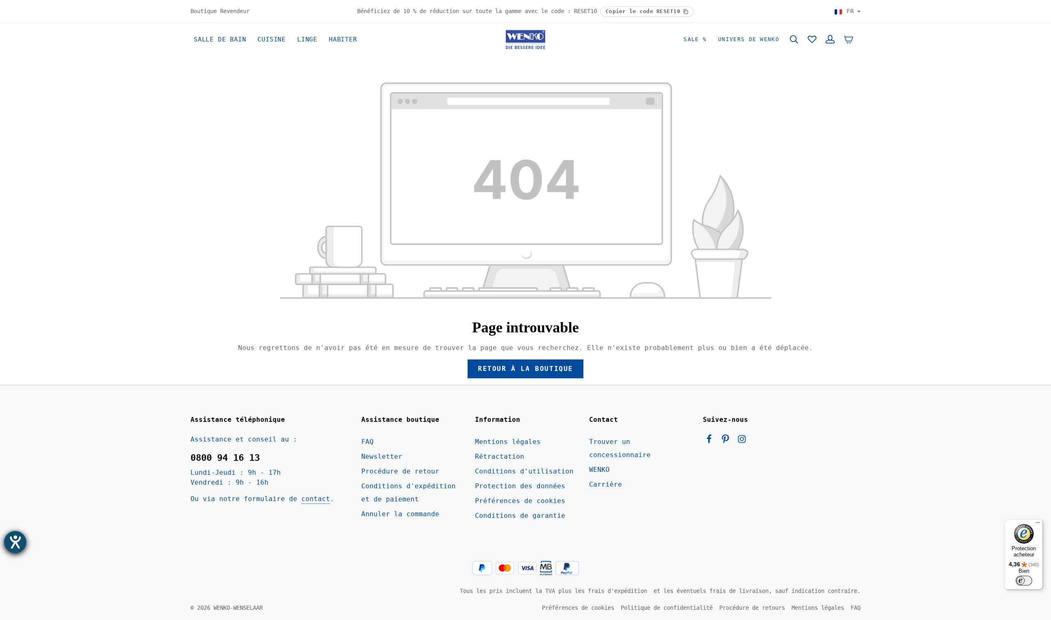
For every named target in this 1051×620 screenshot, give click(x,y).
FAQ (367, 442)
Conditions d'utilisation (524, 471)
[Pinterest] (727, 441)
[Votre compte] (830, 39)
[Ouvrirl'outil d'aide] (15, 542)
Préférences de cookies (520, 501)
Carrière (605, 484)
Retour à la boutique (525, 369)
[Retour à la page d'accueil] (525, 39)
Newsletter (381, 456)
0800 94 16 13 (225, 458)
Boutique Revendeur (220, 11)
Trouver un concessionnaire (620, 448)
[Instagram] (741, 441)
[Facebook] (711, 441)
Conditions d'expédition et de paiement (408, 492)
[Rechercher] (794, 39)
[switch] (1024, 581)
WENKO (599, 470)
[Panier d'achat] (848, 39)
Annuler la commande (400, 514)
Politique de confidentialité (667, 607)
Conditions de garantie (520, 515)
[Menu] (1038, 524)
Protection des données (520, 486)
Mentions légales (508, 442)
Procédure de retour (400, 471)
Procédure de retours (752, 607)
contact (315, 499)
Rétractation (499, 456)
